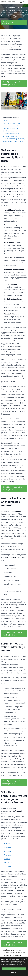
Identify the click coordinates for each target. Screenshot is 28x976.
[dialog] (14, 966)
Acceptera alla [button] (14, 969)
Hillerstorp (8, 862)
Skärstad (7, 859)
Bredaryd (7, 847)
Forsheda (7, 855)
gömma (6, 120)
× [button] (26, 958)
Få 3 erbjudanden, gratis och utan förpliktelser (11, 22)
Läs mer (8, 965)
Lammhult (7, 866)
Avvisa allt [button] (14, 972)
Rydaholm (7, 851)
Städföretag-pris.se (9, 2)
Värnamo (7, 843)
